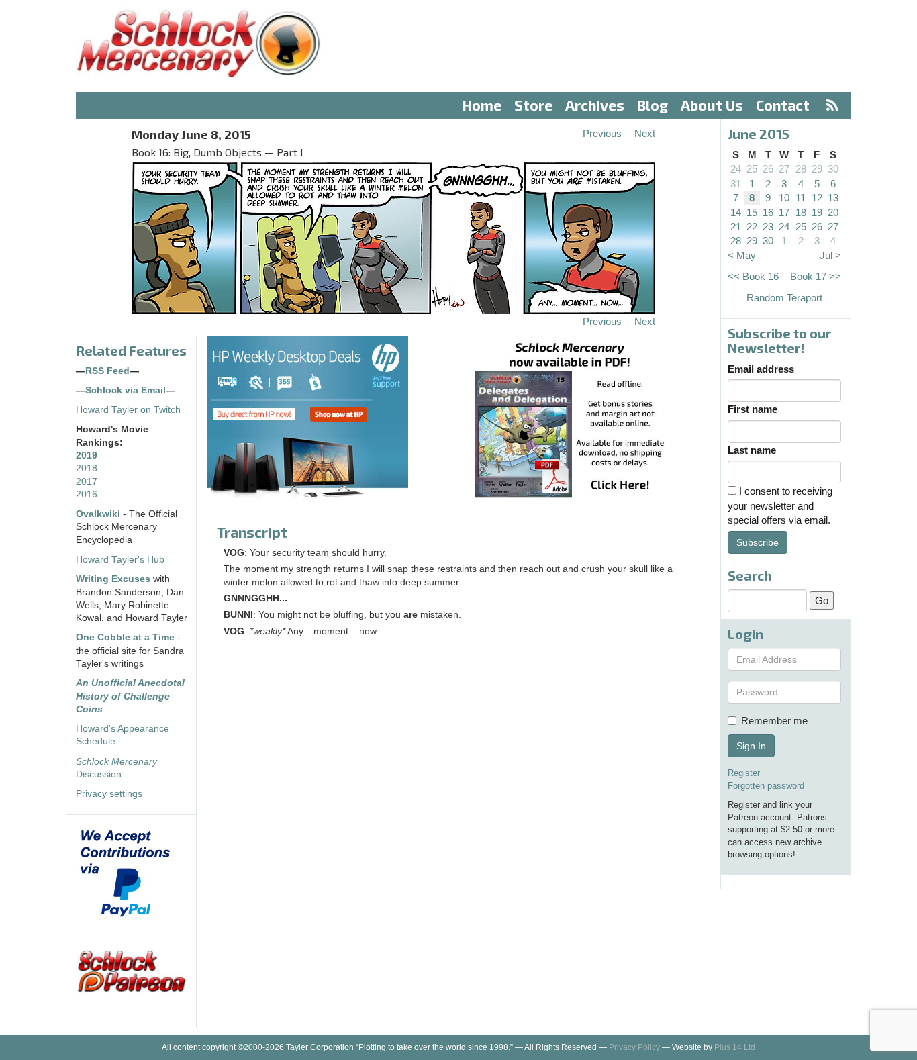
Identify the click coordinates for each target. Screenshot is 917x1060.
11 (800, 197)
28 (800, 169)
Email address (761, 369)
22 (751, 226)
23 (768, 226)
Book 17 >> (815, 276)
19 (817, 212)
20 (833, 212)
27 (784, 169)
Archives (594, 105)
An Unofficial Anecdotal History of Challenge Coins (130, 696)
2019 (86, 455)
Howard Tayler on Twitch (128, 410)
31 (735, 183)
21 (735, 226)
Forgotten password (766, 786)
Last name (752, 450)
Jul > (830, 255)
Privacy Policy (634, 1047)
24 (735, 169)
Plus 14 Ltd (734, 1047)
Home (482, 105)
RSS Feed (107, 371)
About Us (712, 105)
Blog (652, 105)
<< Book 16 (753, 276)
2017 (86, 482)
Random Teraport (784, 297)
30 (833, 169)
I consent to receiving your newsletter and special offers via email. (780, 505)
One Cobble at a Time (125, 637)
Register (744, 773)
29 (817, 169)
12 (817, 197)
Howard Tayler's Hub (120, 560)
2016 (86, 494)
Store (533, 105)
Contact (783, 105)
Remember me (774, 720)
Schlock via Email (125, 390)
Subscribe (757, 542)
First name (752, 409)
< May (742, 255)
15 (751, 212)
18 (800, 212)
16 (768, 212)
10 (784, 197)
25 (751, 169)
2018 (86, 468)
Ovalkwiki (99, 514)
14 (735, 212)
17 (784, 212)
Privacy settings (109, 794)
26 (768, 169)
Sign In (751, 745)
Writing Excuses (113, 579)
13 (833, 197)
